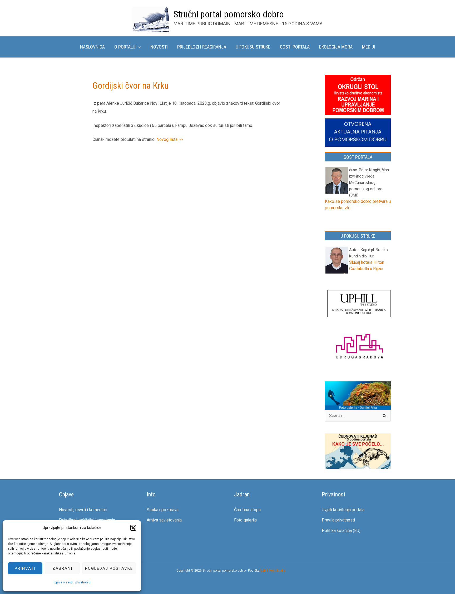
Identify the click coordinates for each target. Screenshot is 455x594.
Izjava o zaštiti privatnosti (72, 582)
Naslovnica (92, 47)
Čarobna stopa (247, 509)
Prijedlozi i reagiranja (201, 47)
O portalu (124, 47)
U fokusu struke (253, 47)
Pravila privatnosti (338, 520)
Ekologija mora (336, 47)
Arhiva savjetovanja (164, 520)
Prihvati (25, 568)
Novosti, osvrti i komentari (83, 509)
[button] (133, 527)
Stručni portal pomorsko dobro (229, 14)
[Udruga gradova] (359, 347)
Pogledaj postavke (109, 568)
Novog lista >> (169, 139)
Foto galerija (245, 520)
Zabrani (62, 568)
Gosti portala (295, 47)
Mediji (368, 47)
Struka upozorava (163, 509)
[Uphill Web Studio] (359, 304)
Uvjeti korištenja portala (343, 509)
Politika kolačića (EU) (341, 530)
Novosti (159, 47)
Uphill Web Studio (272, 570)
